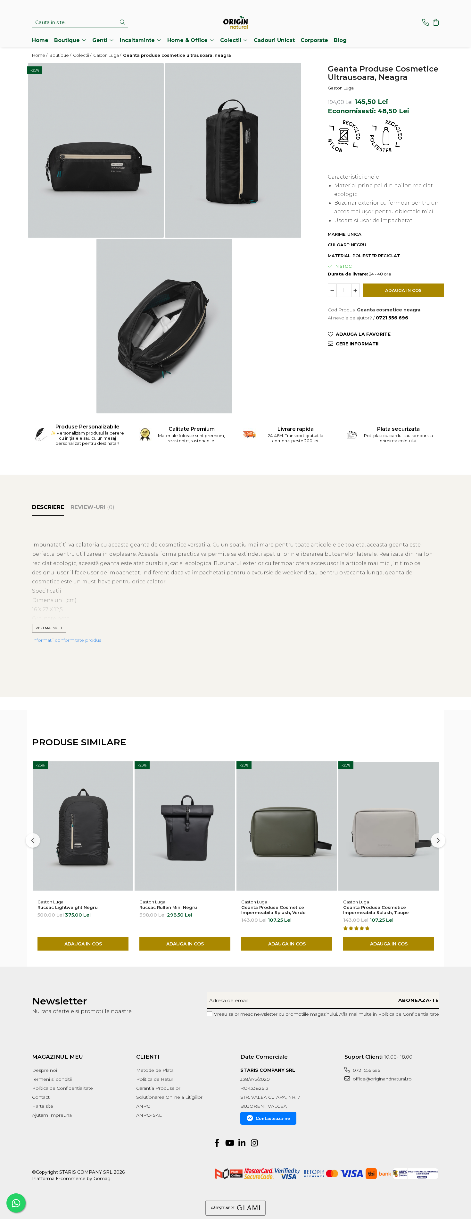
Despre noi (44, 1070)
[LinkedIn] (241, 1143)
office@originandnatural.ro (381, 1079)
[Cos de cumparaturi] (435, 22)
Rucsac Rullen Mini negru (168, 907)
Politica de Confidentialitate (408, 1014)
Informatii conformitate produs (66, 640)
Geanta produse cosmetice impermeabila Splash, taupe (376, 910)
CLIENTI (148, 1057)
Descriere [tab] (48, 507)
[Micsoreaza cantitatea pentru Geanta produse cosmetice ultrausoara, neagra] (332, 290)
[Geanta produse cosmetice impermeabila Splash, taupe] (388, 826)
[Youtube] (229, 1143)
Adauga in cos (403, 289)
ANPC (143, 1106)
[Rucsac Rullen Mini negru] (185, 826)
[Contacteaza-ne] (425, 22)
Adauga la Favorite (363, 334)
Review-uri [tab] (92, 507)
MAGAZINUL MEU (57, 1057)
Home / (40, 55)
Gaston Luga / (107, 55)
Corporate (314, 40)
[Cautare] (122, 22)
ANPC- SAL (149, 1115)
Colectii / (82, 55)
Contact (41, 1097)
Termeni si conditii (52, 1079)
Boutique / (60, 55)
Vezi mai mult (49, 628)
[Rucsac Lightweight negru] (83, 826)
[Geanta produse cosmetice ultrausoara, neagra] (96, 150)
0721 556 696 (365, 1070)
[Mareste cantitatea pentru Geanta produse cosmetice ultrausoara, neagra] (355, 290)
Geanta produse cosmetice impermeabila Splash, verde (273, 910)
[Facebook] (216, 1143)
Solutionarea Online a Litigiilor (169, 1097)
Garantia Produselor (158, 1088)
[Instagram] (254, 1143)
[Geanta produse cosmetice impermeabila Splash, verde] (286, 826)
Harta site (42, 1106)
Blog (340, 40)
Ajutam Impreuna (52, 1115)
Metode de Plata (155, 1070)
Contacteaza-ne (273, 1118)
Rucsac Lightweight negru (67, 907)
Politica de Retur (154, 1079)
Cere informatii (357, 343)
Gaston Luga (341, 87)
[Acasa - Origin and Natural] (235, 22)
